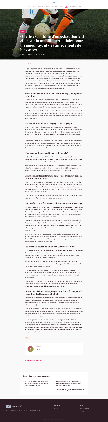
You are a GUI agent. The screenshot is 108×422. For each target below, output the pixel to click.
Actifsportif (17, 406)
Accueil (29, 6)
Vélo (80, 6)
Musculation (73, 6)
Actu (34, 6)
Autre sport (41, 6)
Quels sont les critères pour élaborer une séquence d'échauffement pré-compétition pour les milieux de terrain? (36, 383)
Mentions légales (84, 408)
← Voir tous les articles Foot (33, 360)
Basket (48, 6)
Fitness (61, 6)
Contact (82, 411)
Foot (66, 6)
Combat (54, 6)
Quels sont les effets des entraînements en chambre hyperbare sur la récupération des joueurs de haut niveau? (69, 383)
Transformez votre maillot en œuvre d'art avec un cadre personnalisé (70, 390)
